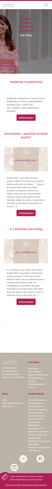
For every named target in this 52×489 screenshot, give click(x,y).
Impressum (7, 406)
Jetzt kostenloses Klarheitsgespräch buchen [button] (26, 485)
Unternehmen (34, 371)
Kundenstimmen (36, 377)
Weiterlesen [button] (26, 117)
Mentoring (33, 368)
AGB (4, 399)
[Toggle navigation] (46, 5)
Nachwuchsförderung (38, 374)
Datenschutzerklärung (12, 403)
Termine (32, 381)
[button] (5, 477)
